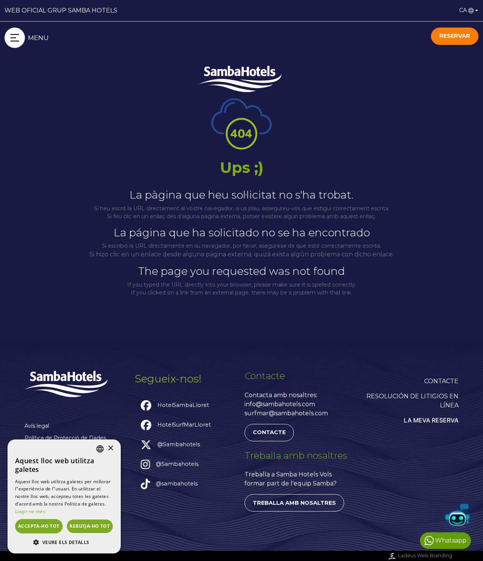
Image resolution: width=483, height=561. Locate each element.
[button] (64, 542)
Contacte (269, 432)
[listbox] (100, 449)
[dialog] (64, 496)
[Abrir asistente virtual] (457, 516)
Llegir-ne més (30, 511)
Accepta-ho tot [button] (39, 526)
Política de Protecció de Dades (65, 438)
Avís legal (37, 425)
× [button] (110, 448)
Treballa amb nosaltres (294, 502)
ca (463, 10)
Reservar (454, 35)
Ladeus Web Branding (425, 555)
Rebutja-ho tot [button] (89, 526)
